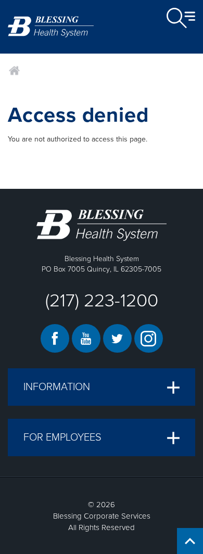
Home (14, 71)
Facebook (55, 338)
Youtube (86, 338)
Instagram (148, 338)
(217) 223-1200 (101, 301)
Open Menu (181, 18)
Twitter (117, 338)
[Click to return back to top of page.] (190, 541)
